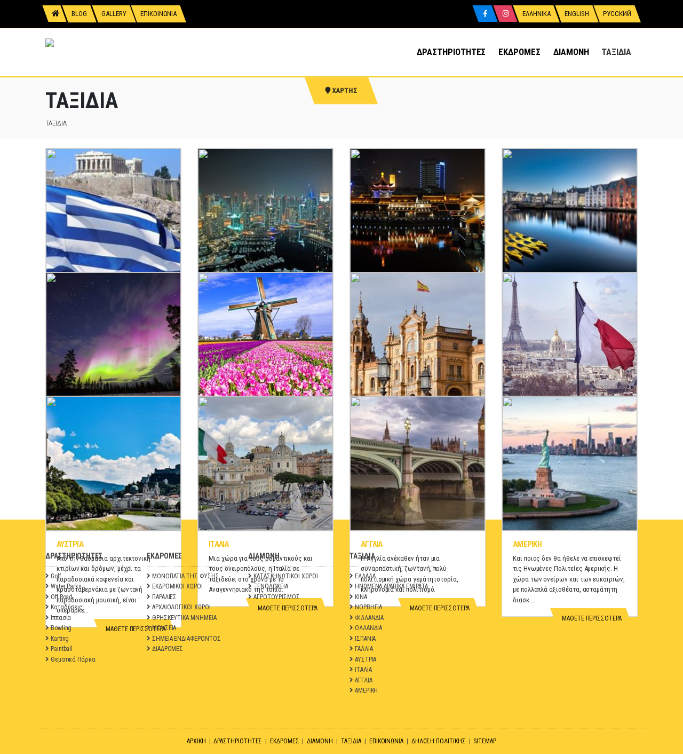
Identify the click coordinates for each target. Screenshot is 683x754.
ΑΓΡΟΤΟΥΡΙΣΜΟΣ (276, 597)
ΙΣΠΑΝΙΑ (365, 638)
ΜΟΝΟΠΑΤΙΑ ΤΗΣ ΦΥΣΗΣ (185, 576)
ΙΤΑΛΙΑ (219, 544)
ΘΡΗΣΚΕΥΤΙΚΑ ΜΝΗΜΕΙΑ (184, 618)
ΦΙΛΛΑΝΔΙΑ (369, 618)
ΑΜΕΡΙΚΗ (527, 544)
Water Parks (66, 586)
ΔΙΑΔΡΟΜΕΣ (167, 649)
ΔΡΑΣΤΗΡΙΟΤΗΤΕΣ (451, 51)
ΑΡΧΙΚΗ (196, 741)
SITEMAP (484, 741)
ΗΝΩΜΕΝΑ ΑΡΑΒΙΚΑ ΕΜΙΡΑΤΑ (391, 586)
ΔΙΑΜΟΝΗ (571, 51)
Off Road (62, 597)
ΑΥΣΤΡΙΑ (70, 544)
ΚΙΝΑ (361, 597)
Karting (60, 638)
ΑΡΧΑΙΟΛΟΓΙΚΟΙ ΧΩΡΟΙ (181, 607)
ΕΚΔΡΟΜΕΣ (519, 51)
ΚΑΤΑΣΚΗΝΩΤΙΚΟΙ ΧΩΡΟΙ (285, 576)
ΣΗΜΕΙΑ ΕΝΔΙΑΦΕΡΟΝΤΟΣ (186, 638)
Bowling (61, 628)
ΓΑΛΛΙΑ (364, 649)
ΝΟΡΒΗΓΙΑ (368, 607)
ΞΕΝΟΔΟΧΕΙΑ (270, 586)
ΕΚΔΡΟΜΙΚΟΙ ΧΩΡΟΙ (177, 586)
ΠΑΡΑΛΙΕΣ (164, 597)
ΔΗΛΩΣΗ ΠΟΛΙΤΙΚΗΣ (438, 741)
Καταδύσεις (66, 607)
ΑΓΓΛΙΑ (372, 544)
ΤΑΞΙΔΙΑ (616, 51)
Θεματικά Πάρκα (73, 659)
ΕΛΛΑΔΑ (365, 576)
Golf (56, 576)
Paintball (62, 649)
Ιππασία (61, 618)
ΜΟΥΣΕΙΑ (164, 628)
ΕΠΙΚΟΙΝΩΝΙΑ (386, 741)
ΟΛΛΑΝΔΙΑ (368, 628)
